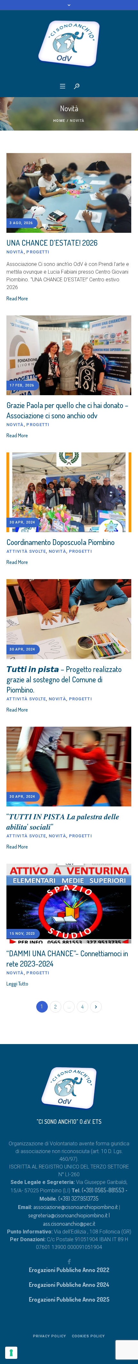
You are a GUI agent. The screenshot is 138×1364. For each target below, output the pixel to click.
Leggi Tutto (17, 983)
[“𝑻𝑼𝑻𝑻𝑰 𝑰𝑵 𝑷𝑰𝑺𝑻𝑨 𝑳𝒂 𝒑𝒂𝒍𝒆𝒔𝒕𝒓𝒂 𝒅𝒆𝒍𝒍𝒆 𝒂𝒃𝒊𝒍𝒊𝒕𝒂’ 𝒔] (68, 766)
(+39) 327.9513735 (78, 1198)
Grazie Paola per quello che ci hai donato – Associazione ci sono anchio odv (67, 410)
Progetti (37, 252)
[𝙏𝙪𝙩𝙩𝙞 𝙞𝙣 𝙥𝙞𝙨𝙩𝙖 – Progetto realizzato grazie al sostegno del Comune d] (68, 619)
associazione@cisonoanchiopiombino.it (76, 1206)
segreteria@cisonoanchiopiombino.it (68, 1215)
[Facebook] (69, 1261)
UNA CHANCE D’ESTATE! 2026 (52, 243)
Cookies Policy (88, 1336)
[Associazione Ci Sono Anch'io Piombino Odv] (69, 44)
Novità (15, 252)
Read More (17, 298)
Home (59, 121)
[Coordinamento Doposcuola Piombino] (68, 492)
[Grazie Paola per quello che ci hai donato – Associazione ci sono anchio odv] (68, 355)
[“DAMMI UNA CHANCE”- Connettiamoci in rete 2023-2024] (68, 903)
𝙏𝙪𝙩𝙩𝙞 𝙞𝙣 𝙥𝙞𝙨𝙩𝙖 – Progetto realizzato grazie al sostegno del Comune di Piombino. (64, 679)
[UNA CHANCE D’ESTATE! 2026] (68, 193)
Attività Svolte (26, 551)
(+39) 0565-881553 (103, 1190)
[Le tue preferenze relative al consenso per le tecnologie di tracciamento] (11, 1353)
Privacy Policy (49, 1336)
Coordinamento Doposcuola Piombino (60, 542)
